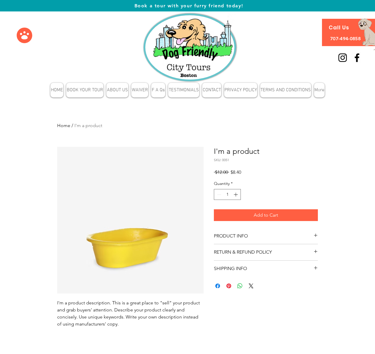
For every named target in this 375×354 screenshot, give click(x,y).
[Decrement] (218, 194)
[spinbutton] (227, 194)
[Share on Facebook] (217, 285)
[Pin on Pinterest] (228, 285)
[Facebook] (357, 57)
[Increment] (236, 194)
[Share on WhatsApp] (239, 285)
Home (63, 125)
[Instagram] (342, 57)
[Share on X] (251, 285)
